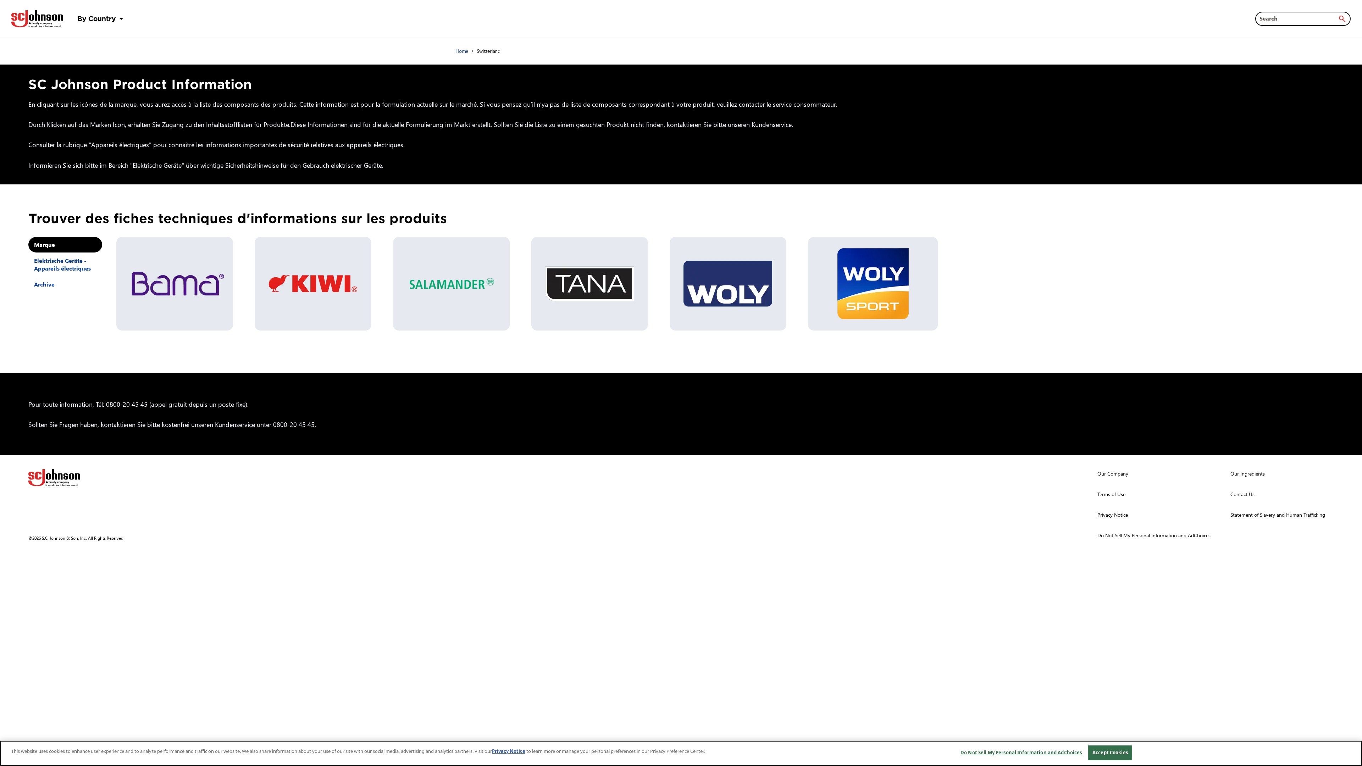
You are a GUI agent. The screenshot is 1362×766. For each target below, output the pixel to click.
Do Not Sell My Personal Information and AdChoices (1021, 752)
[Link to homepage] (37, 18)
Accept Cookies (1110, 752)
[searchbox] (1298, 18)
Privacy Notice (508, 751)
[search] (1342, 19)
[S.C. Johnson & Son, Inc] (54, 477)
